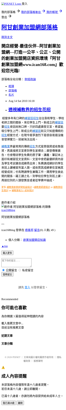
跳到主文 (7, 37)
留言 (37, 230)
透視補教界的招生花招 (29, 109)
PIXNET (16, 357)
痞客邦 (29, 230)
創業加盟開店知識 (34, 239)
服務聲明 (38, 361)
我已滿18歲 (8, 403)
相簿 (11, 86)
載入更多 (7, 253)
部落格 (12, 90)
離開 (20, 403)
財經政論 (30, 79)
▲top (4, 246)
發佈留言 (7, 274)
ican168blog (8, 210)
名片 (11, 94)
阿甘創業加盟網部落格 (29, 27)
